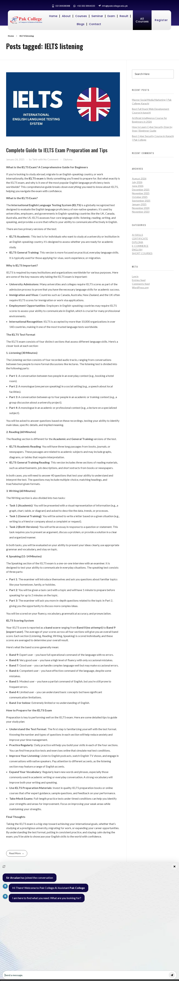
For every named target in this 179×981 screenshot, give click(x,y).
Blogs (81, 24)
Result (124, 16)
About (66, 16)
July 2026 (137, 182)
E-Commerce (140, 245)
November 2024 (140, 207)
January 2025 (139, 204)
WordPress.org (140, 287)
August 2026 (139, 178)
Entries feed (138, 280)
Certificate (140, 238)
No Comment (51, 159)
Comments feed (141, 283)
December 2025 (140, 189)
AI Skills (137, 234)
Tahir (35, 159)
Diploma (67, 159)
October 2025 (140, 196)
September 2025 (141, 200)
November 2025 (140, 193)
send (172, 975)
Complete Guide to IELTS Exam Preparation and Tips (57, 150)
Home (53, 16)
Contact (95, 24)
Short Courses (142, 253)
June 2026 (137, 185)
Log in (135, 276)
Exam (111, 16)
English (137, 249)
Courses (81, 16)
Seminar (97, 16)
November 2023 (140, 211)
